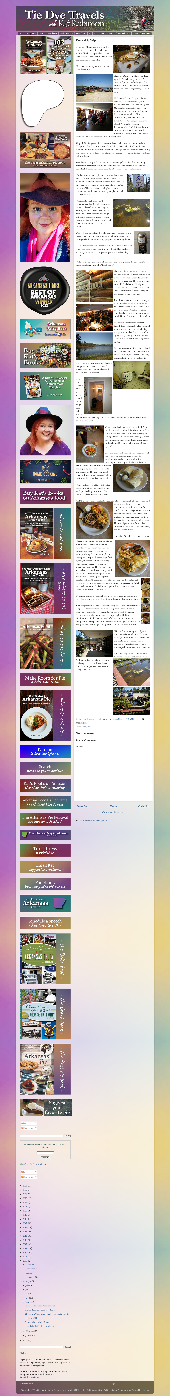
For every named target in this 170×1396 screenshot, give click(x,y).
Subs (34, 33)
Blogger (145, 1390)
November (30, 1268)
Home (113, 806)
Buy (21, 33)
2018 (25, 1219)
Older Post (144, 806)
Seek (27, 33)
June (27, 1289)
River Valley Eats (124, 33)
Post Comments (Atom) (97, 820)
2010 (25, 1252)
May (27, 1293)
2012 (25, 1244)
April (27, 1298)
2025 (25, 1190)
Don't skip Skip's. (32, 1318)
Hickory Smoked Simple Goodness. (40, 1309)
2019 (25, 1215)
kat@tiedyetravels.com (29, 1377)
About (41, 33)
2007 (25, 1340)
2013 (25, 1240)
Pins (95, 33)
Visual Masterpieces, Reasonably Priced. (42, 1305)
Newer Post (82, 806)
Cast (78, 33)
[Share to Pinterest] (86, 723)
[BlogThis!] (79, 723)
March (28, 1302)
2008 (25, 1260)
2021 (25, 1206)
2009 (25, 1256)
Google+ (112, 1383)
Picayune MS (88, 726)
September (30, 1277)
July (27, 1285)
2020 (25, 1210)
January (28, 1335)
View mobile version (113, 812)
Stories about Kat (66, 33)
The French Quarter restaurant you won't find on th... (47, 1313)
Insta (102, 33)
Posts (25, 1123)
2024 (25, 1194)
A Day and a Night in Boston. (37, 1322)
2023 (25, 1198)
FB (90, 33)
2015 (25, 1231)
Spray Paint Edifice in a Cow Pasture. (40, 1326)
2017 (25, 1223)
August (28, 1281)
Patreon (136, 33)
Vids (84, 33)
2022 (25, 1202)
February (29, 1331)
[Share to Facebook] (83, 723)
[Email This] (77, 723)
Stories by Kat (52, 33)
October (29, 1273)
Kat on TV (111, 33)
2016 (25, 1227)
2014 (25, 1236)
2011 (25, 1248)
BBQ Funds (146, 33)
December (30, 1264)
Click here (24, 1353)
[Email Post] (142, 719)
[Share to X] (81, 723)
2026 (25, 1185)
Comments (28, 1128)
